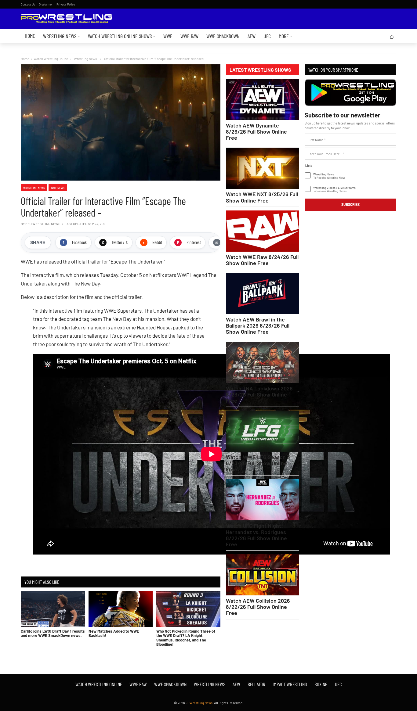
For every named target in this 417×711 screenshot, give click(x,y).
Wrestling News (61, 36)
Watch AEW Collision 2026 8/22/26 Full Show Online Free (258, 606)
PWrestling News (199, 703)
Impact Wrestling (290, 684)
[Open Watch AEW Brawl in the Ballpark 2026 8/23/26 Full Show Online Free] (262, 293)
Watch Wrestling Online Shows (121, 36)
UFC (267, 36)
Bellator (256, 684)
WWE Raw (189, 36)
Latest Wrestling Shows (260, 69)
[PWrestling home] (66, 18)
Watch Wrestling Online (51, 59)
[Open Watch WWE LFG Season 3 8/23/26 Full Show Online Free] (262, 431)
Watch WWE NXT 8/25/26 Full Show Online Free (262, 197)
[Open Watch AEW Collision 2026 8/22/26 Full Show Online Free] (262, 574)
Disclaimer (46, 4)
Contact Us (28, 4)
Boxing (321, 684)
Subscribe (350, 204)
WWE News (57, 187)
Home (30, 35)
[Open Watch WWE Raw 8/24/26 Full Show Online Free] (262, 231)
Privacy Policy (65, 4)
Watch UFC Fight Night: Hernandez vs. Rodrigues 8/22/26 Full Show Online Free (256, 534)
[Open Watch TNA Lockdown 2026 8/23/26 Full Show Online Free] (262, 362)
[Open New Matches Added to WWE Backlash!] (121, 609)
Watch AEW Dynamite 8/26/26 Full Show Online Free (256, 131)
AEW (252, 36)
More (285, 36)
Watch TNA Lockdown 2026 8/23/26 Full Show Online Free (259, 394)
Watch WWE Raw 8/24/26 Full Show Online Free (262, 259)
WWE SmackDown (223, 36)
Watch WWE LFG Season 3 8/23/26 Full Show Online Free (258, 463)
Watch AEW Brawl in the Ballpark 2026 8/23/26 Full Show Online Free (257, 325)
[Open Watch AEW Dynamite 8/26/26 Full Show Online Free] (262, 99)
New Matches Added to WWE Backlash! (114, 633)
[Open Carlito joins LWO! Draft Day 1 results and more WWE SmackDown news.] (53, 609)
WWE (167, 36)
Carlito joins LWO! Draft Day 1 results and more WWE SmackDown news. (53, 633)
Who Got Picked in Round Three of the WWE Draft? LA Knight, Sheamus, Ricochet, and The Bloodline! (185, 638)
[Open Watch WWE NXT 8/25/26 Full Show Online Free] (262, 168)
